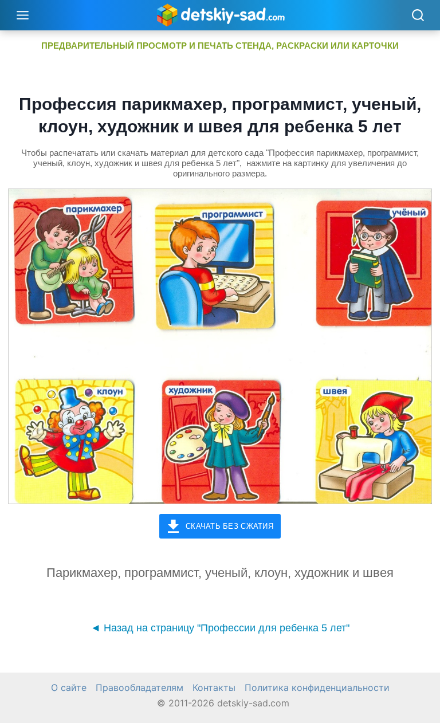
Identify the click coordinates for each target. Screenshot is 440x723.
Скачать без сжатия (229, 526)
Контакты (213, 687)
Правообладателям (139, 687)
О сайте (69, 687)
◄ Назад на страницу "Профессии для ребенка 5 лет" (220, 628)
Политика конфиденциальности (317, 687)
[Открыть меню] (22, 15)
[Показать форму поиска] (418, 16)
